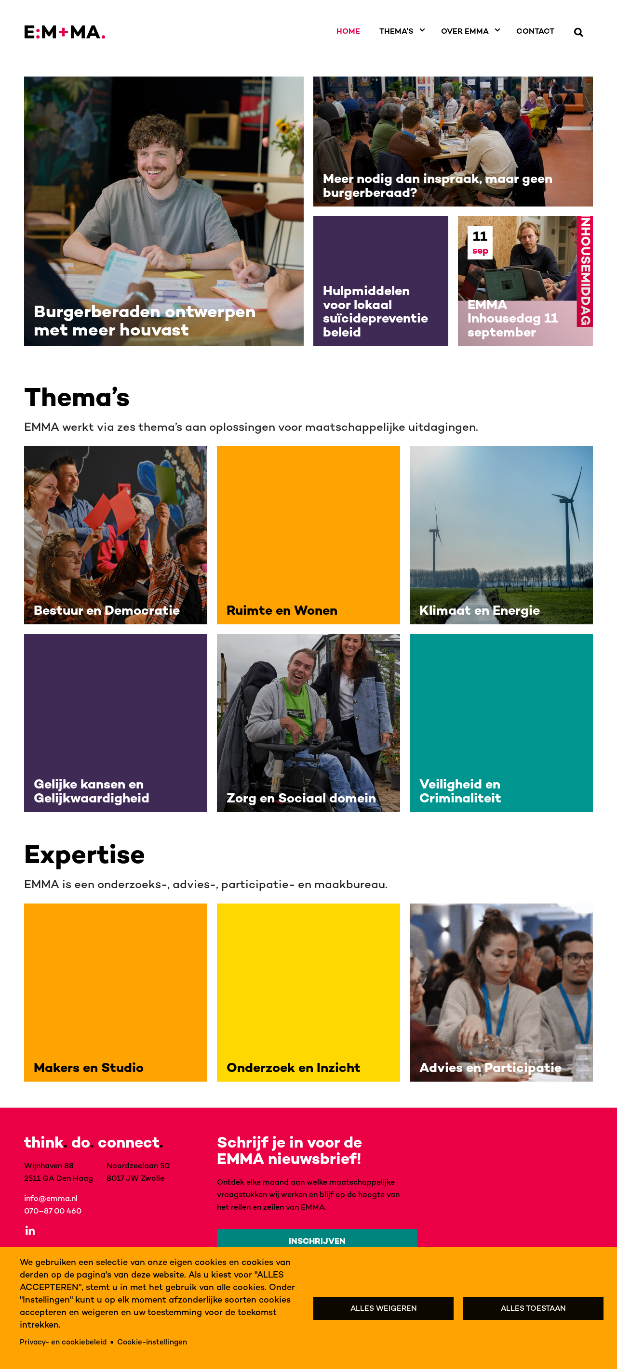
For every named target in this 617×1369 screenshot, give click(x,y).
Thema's (396, 31)
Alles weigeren (383, 1308)
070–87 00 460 (52, 1210)
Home (348, 31)
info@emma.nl (51, 1198)
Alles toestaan (533, 1308)
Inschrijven (317, 1241)
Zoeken (578, 32)
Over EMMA (465, 31)
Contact (535, 31)
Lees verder (164, 211)
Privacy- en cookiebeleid (63, 1341)
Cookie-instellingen (152, 1341)
